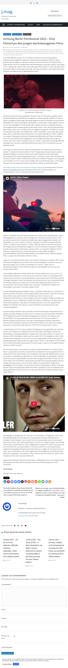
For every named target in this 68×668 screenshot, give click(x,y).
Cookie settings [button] (7, 664)
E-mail (4, 618)
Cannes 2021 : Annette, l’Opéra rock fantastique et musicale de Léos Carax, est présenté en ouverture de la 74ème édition (56, 548)
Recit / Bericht (27, 34)
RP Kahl (29, 53)
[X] (22, 481)
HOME (38, 25)
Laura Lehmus (24, 51)
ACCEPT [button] (16, 664)
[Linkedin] (4, 481)
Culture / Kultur (17, 34)
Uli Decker (12, 55)
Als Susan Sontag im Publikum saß (26, 49)
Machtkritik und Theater (34, 51)
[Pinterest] (8, 481)
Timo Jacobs (6, 55)
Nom (3, 610)
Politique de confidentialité (52, 25)
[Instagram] (25, 481)
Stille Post (53, 53)
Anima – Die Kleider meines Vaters (44, 49)
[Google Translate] (46, 481)
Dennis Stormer (57, 49)
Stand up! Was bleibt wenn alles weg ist (41, 53)
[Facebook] (11, 481)
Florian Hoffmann (7, 51)
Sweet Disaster (60, 53)
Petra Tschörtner (15, 53)
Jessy (13, 51)
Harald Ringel (16, 47)
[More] (49, 481)
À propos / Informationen (16, 25)
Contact (30, 25)
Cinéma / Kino (7, 34)
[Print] (29, 481)
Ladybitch (17, 51)
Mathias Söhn (59, 51)
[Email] (42, 481)
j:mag (6, 11)
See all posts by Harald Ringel (28, 516)
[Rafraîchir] (14, 636)
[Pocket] (32, 481)
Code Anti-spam (6, 647)
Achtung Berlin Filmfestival (11, 49)
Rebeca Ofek (23, 53)
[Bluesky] (18, 481)
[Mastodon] (15, 481)
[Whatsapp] (39, 481)
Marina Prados (44, 51)
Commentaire (6, 584)
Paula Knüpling (7, 53)
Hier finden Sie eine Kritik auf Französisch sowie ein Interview (23, 167)
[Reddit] (36, 481)
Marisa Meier (52, 51)
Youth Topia (19, 55)
